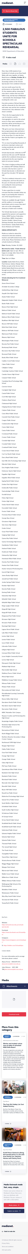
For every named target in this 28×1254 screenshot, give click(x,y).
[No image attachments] (10, 64)
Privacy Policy (6, 1243)
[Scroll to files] (15, 64)
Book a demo (13, 1205)
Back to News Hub (11, 11)
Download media (14, 1014)
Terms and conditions (7, 1246)
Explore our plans (13, 1211)
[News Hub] (8, 3)
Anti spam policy (6, 1250)
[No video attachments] (24, 64)
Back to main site (9, 1231)
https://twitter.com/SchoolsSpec (13, 945)
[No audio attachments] (19, 64)
